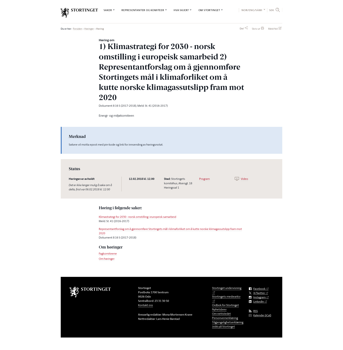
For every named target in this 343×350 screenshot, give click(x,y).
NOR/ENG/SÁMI (252, 10)
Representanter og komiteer (142, 10)
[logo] (79, 13)
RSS (255, 311)
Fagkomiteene (108, 253)
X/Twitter (259, 293)
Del (242, 28)
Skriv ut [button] (256, 28)
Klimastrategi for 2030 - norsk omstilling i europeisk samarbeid (137, 217)
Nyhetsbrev (219, 309)
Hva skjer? (181, 10)
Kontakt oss (145, 305)
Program (204, 179)
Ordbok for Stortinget (225, 305)
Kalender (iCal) (262, 315)
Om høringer (107, 259)
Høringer (89, 28)
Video (244, 179)
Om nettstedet (221, 314)
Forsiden (77, 28)
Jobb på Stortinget (223, 326)
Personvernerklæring (225, 318)
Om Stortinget (209, 10)
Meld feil (273, 28)
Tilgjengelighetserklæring (227, 322)
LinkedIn (258, 301)
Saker (108, 10)
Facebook (259, 288)
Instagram (259, 297)
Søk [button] (271, 10)
